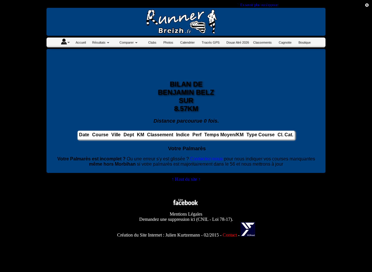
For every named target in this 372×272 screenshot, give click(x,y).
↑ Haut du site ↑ (186, 179)
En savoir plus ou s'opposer (259, 5)
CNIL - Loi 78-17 (214, 219)
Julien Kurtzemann (182, 234)
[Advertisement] (346, 101)
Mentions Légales (186, 214)
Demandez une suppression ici (167, 219)
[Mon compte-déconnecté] (65, 42)
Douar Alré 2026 (237, 42)
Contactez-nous (206, 158)
